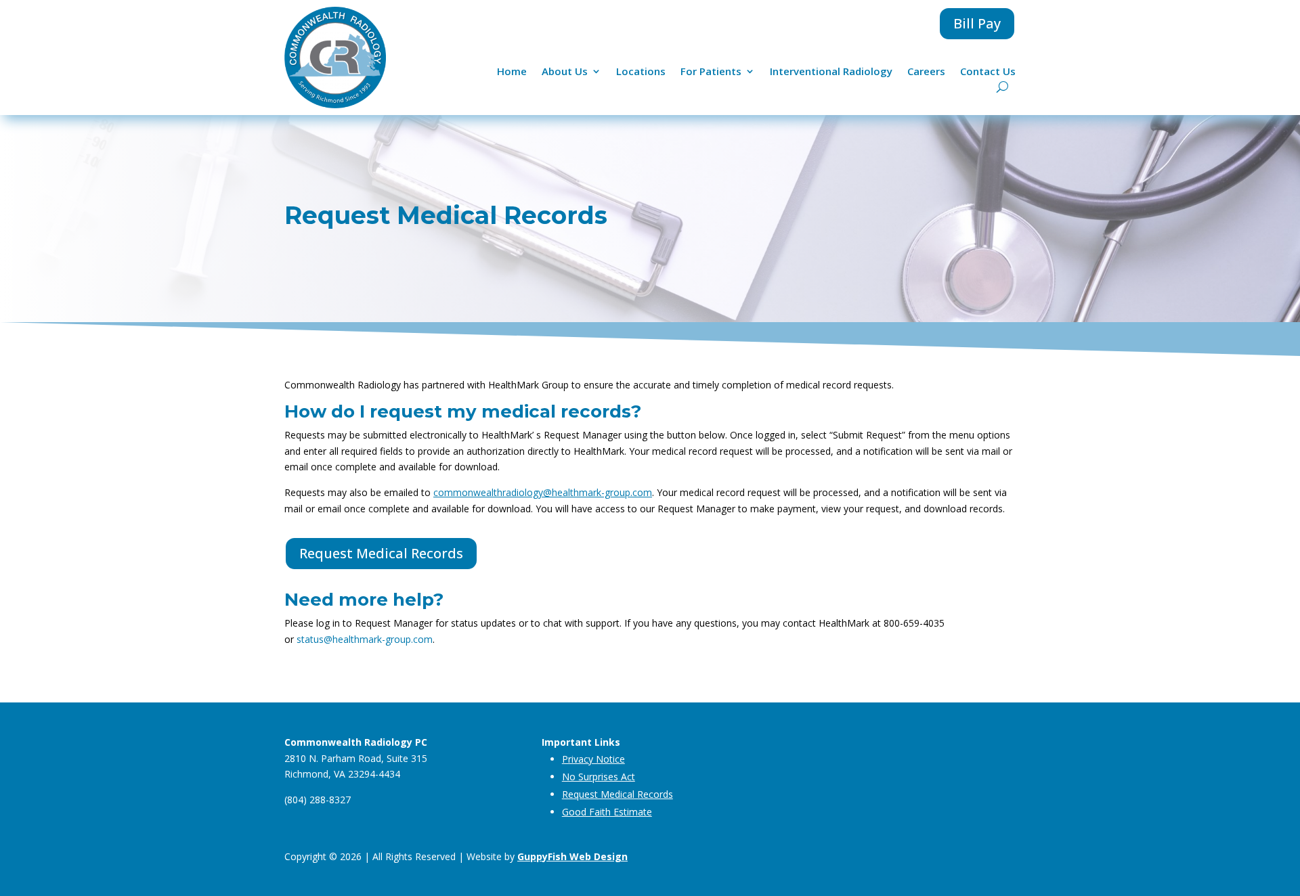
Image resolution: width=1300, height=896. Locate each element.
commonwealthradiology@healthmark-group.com (542, 492)
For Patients (710, 72)
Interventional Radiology (831, 72)
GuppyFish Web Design (572, 856)
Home (512, 72)
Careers (926, 72)
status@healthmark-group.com (365, 639)
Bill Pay (977, 23)
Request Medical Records (381, 553)
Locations (641, 72)
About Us (565, 72)
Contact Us (988, 72)
